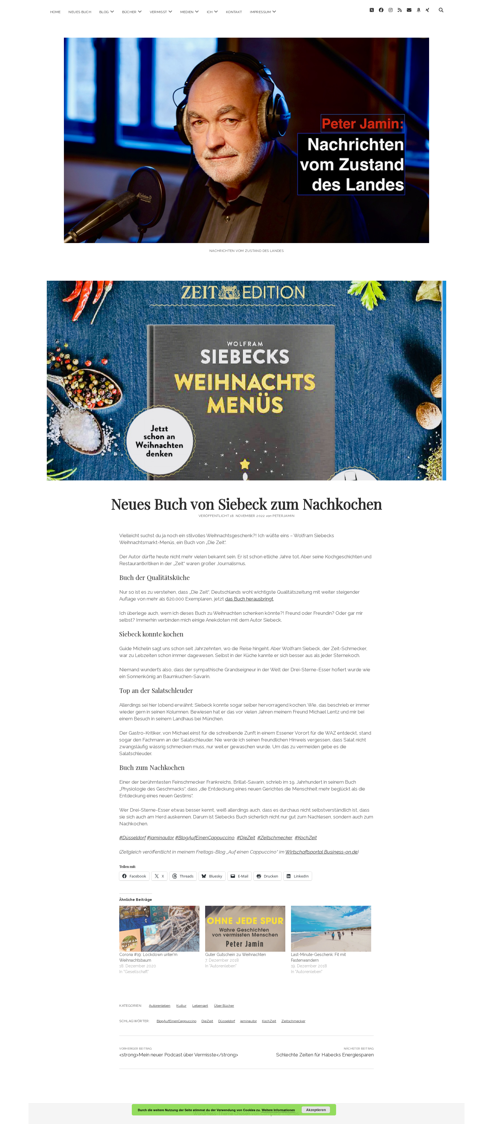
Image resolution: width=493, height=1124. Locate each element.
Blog (104, 12)
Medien (187, 12)
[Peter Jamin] (246, 235)
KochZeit (269, 1021)
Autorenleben (159, 1006)
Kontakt (234, 12)
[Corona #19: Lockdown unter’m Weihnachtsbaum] (159, 928)
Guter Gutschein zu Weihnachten (235, 954)
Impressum (260, 12)
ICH (210, 12)
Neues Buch (79, 12)
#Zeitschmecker (274, 837)
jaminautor (248, 1021)
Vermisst (158, 12)
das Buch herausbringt (249, 599)
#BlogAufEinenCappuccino (205, 837)
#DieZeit (246, 837)
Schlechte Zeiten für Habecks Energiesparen (325, 1055)
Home (55, 12)
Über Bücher (224, 1006)
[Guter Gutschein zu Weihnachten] (245, 928)
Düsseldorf (226, 1021)
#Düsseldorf (132, 837)
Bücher (129, 12)
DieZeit (207, 1021)
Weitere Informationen (278, 1110)
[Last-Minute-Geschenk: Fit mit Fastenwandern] (331, 928)
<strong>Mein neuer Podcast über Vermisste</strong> (178, 1055)
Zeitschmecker (293, 1021)
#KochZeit (306, 837)
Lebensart (200, 1006)
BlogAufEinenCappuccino (176, 1021)
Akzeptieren (316, 1109)
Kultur (181, 1006)
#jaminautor (160, 837)
